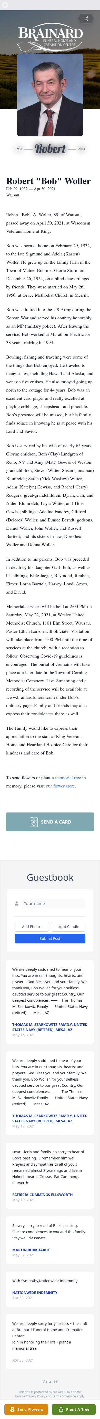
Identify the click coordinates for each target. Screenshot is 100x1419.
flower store (64, 786)
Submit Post (50, 938)
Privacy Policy (35, 1396)
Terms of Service (64, 1396)
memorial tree (68, 777)
